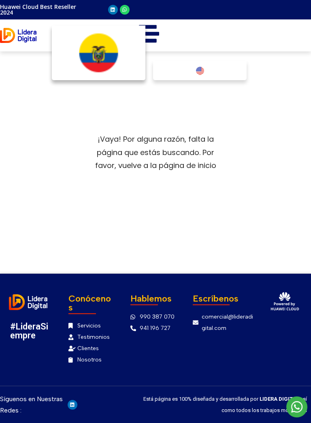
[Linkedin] (113, 10)
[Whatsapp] (125, 10)
